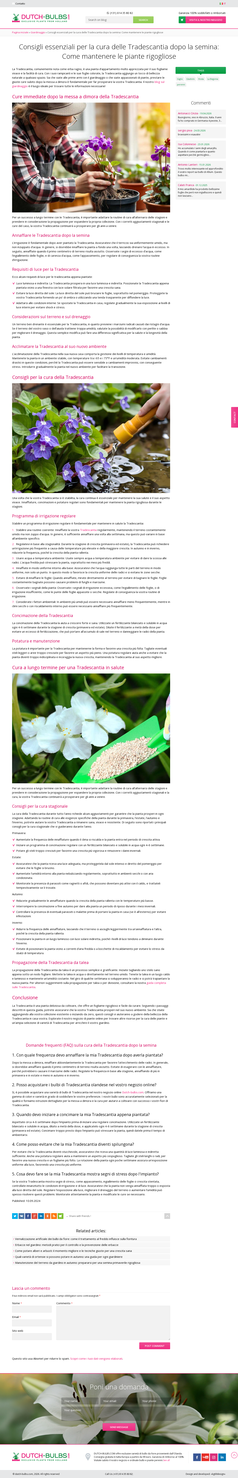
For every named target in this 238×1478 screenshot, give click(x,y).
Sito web (17, 1330)
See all (166, 1460)
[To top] (167, 1216)
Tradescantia (88, 530)
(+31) (121, 13)
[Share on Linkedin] (41, 1216)
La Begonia (212, 78)
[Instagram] (214, 1457)
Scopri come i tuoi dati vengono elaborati (96, 1358)
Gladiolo (190, 78)
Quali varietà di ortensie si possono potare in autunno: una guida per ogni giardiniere (69, 1257)
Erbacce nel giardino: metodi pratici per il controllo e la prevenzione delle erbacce (66, 1245)
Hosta (201, 78)
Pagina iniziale (20, 32)
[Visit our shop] (60, 1216)
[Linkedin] (222, 1457)
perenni (181, 84)
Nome (17, 1303)
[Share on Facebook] (15, 1216)
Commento (64, 1303)
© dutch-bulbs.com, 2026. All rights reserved (36, 1474)
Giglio (180, 78)
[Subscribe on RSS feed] (54, 1216)
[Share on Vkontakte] (21, 1216)
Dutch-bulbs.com (133, 1092)
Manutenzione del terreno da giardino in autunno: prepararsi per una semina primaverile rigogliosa (77, 1262)
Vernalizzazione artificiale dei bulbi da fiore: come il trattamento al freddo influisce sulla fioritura (76, 1239)
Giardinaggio (38, 32)
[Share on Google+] (34, 1216)
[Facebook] (197, 1457)
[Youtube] (205, 1457)
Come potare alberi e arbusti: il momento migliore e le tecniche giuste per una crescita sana (73, 1251)
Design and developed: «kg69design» (205, 1474)
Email (16, 1317)
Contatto (20, 3)
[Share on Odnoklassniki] (47, 1216)
